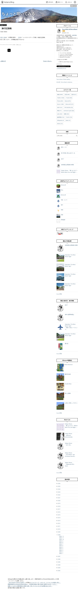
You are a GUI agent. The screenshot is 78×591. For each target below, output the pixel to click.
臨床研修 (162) (60, 117)
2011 (59, 526)
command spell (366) (68, 110)
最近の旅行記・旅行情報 (67, 301)
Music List (67, 420)
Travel (1, 31)
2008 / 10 (61, 539)
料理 (62, 210)
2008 (59, 535)
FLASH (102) (69, 117)
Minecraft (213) (69, 104)
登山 (62, 190)
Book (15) (68, 120)
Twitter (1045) (60, 97)
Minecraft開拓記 (67, 360)
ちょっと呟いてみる (18, 13)
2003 (59, 567)
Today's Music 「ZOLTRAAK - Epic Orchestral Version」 (70, 454)
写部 (62, 214)
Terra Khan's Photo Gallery (63, 79)
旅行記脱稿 (7, 28)
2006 (59, 559)
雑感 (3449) (60, 94)
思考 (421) (74, 94)
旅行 (62, 205)
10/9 (19, 37)
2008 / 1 (61, 553)
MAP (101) (59, 107)
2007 (59, 556)
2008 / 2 (61, 552)
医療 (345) (66, 114)
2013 (59, 520)
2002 (59, 570)
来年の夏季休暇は (69, 314)
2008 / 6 (61, 545)
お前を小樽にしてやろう (71, 403)
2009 (59, 532)
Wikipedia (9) (60, 120)
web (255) (59, 114)
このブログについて (61, 68)
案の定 (66, 343)
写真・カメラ (64, 200)
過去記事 (67, 479)
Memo (5, 31)
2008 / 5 (61, 547)
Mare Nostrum (69, 364)
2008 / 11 (61, 538)
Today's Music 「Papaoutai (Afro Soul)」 (69, 464)
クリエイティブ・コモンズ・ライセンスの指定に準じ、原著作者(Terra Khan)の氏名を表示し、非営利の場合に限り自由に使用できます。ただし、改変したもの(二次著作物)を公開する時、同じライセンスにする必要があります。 (34, 584)
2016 (59, 512)
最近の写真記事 (67, 241)
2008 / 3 (61, 550)
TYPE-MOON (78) (68, 107)
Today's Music (47, 61)
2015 (59, 515)
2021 (59, 497)
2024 (59, 489)
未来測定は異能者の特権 (67, 164)
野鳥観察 (63, 219)
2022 (59, 495)
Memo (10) (60, 123)
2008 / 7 (61, 544)
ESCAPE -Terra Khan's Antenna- (64, 82)
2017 (59, 509)
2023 (59, 492)
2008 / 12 (61, 536)
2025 (59, 486)
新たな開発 (68, 393)
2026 (59, 483)
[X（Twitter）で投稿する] (9, 50)
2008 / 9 (61, 541)
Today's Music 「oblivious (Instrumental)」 (69, 435)
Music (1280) (60, 104)
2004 (59, 565)
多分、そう (64, 147)
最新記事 (67, 143)
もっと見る (59, 294)
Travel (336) (69, 97)
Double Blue (68, 384)
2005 (59, 562)
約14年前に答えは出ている (68, 153)
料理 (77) (59, 110)
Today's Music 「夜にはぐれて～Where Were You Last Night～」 (71, 425)
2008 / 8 (61, 542)
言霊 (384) (67, 94)
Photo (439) (60, 101)
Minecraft (63, 185)
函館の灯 (3, 61)
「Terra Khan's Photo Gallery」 (17, 582)
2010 (59, 529)
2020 (59, 500)
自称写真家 (74, 35)
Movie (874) (68, 101)
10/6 (4, 37)
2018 (59, 506)
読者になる (73, 5)
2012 (59, 523)
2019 (59, 503)
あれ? (62, 159)
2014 (59, 517)
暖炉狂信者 (68, 374)
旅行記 (40, 37)
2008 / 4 (61, 548)
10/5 (1, 37)
